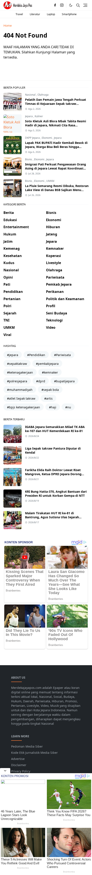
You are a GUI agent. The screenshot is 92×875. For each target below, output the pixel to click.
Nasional (30, 94)
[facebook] (55, 5)
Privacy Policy (20, 771)
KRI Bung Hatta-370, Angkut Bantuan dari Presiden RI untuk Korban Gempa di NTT (56, 493)
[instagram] (61, 5)
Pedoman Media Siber (27, 746)
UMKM (50, 181)
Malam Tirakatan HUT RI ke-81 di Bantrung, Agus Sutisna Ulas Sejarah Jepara (52, 517)
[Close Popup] (5, 770)
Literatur (35, 14)
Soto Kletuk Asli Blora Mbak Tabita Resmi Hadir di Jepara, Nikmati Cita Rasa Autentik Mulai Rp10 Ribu (55, 125)
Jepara (29, 116)
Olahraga (43, 94)
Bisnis (29, 159)
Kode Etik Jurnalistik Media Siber (34, 753)
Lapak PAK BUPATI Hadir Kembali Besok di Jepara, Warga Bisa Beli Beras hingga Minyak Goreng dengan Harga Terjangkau (56, 147)
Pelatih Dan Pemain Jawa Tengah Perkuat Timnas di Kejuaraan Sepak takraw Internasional (55, 104)
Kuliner (39, 116)
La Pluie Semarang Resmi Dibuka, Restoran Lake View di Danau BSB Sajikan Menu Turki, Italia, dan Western (57, 190)
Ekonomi (47, 138)
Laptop (51, 14)
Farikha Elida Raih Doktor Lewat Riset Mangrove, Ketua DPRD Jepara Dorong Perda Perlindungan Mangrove (53, 474)
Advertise (18, 759)
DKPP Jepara (32, 138)
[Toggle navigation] (85, 5)
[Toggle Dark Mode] (70, 5)
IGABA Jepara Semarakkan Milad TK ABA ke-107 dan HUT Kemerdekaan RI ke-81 (55, 429)
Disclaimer (18, 765)
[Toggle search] (78, 5)
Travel (19, 14)
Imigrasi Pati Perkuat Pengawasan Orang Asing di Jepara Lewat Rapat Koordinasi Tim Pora (55, 168)
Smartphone (69, 14)
